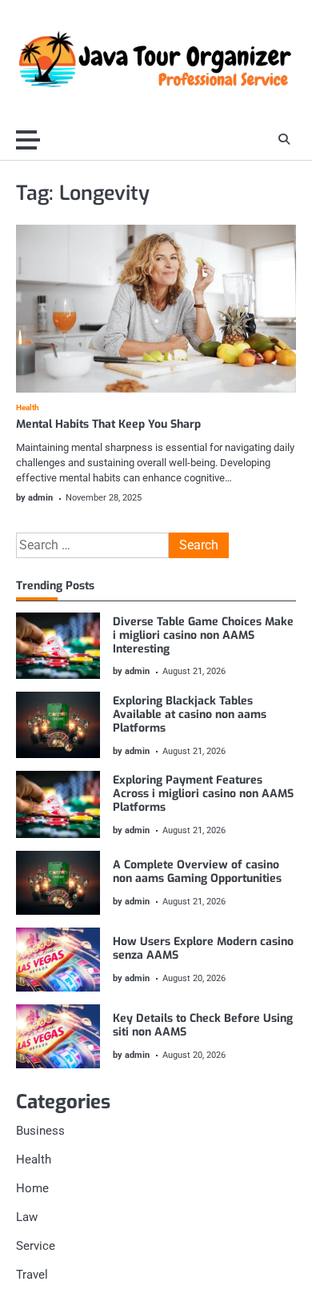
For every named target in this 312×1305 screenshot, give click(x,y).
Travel (32, 1274)
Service (35, 1246)
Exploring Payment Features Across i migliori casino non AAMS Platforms (203, 793)
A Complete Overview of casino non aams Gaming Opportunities (197, 871)
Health (28, 408)
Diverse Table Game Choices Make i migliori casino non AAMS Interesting (203, 635)
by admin (34, 498)
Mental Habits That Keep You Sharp (108, 424)
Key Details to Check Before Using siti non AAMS (203, 1025)
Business (40, 1130)
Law (27, 1217)
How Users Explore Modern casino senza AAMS (203, 948)
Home (32, 1188)
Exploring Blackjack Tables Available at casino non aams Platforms (189, 714)
